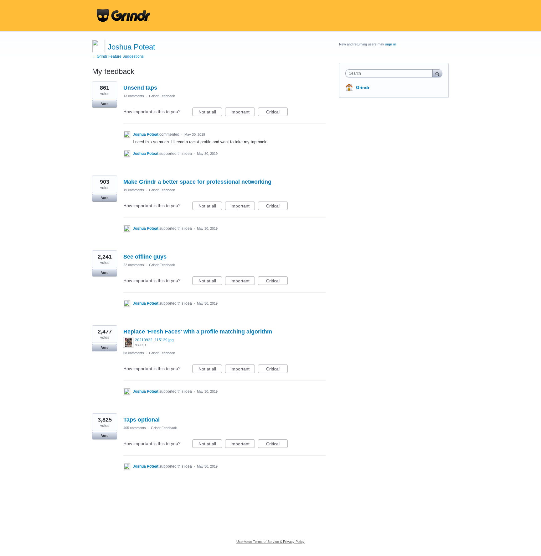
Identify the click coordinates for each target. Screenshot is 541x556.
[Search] (437, 73)
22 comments (133, 265)
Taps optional (141, 420)
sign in (390, 44)
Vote (104, 104)
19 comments (133, 190)
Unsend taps (140, 88)
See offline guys (145, 257)
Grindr (362, 87)
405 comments (134, 428)
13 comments (133, 96)
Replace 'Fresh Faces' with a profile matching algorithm (197, 331)
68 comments (133, 353)
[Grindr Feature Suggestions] (123, 16)
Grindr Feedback (162, 96)
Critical (277, 112)
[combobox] (390, 73)
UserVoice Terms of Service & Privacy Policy (270, 541)
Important (242, 112)
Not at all (210, 112)
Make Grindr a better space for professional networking (197, 182)
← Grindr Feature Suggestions (118, 56)
